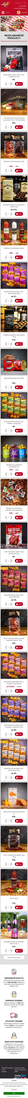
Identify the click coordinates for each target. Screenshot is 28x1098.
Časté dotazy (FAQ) (20, 1070)
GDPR (16, 1071)
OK (14, 1093)
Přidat (20, 84)
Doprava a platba (19, 1068)
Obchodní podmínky (7, 1068)
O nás (3, 1070)
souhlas (10, 1084)
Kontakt (4, 1071)
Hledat (24, 3)
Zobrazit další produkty (14, 957)
